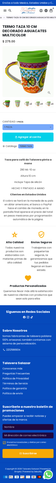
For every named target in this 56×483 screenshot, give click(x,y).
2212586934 (11, 350)
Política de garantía (14, 388)
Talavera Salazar (30, 468)
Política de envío (12, 393)
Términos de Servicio (15, 383)
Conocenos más (12, 368)
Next (51, 72)
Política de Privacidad (15, 378)
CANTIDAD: (12, 121)
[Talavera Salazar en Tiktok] (31, 317)
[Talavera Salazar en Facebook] (24, 317)
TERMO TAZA (26, 146)
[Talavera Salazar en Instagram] (28, 317)
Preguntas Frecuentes (16, 373)
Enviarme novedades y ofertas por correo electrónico (26, 443)
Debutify (38, 471)
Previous (5, 72)
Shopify (17, 471)
